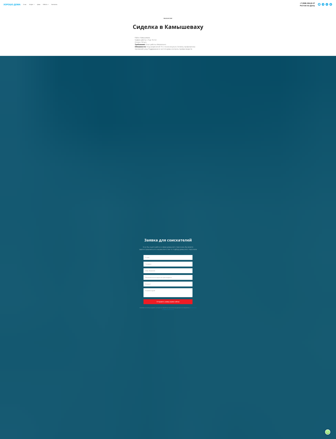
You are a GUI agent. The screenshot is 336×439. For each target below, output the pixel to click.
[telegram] (323, 4)
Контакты (54, 4)
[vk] (327, 4)
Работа (45, 4)
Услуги (31, 4)
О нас (24, 4)
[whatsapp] (319, 4)
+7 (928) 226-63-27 (307, 3)
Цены (38, 4)
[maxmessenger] (330, 4)
